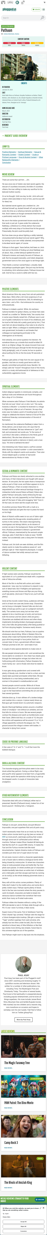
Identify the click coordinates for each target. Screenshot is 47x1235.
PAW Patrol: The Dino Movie (18, 1103)
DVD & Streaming (8, 26)
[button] (44, 9)
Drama (17, 34)
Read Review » (8, 1068)
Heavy (9, 43)
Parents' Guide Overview (16, 135)
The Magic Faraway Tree (17, 1063)
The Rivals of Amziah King (18, 1182)
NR (2, 34)
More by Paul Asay (23, 1020)
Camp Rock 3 (11, 1142)
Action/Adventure (9, 34)
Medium (37, 43)
